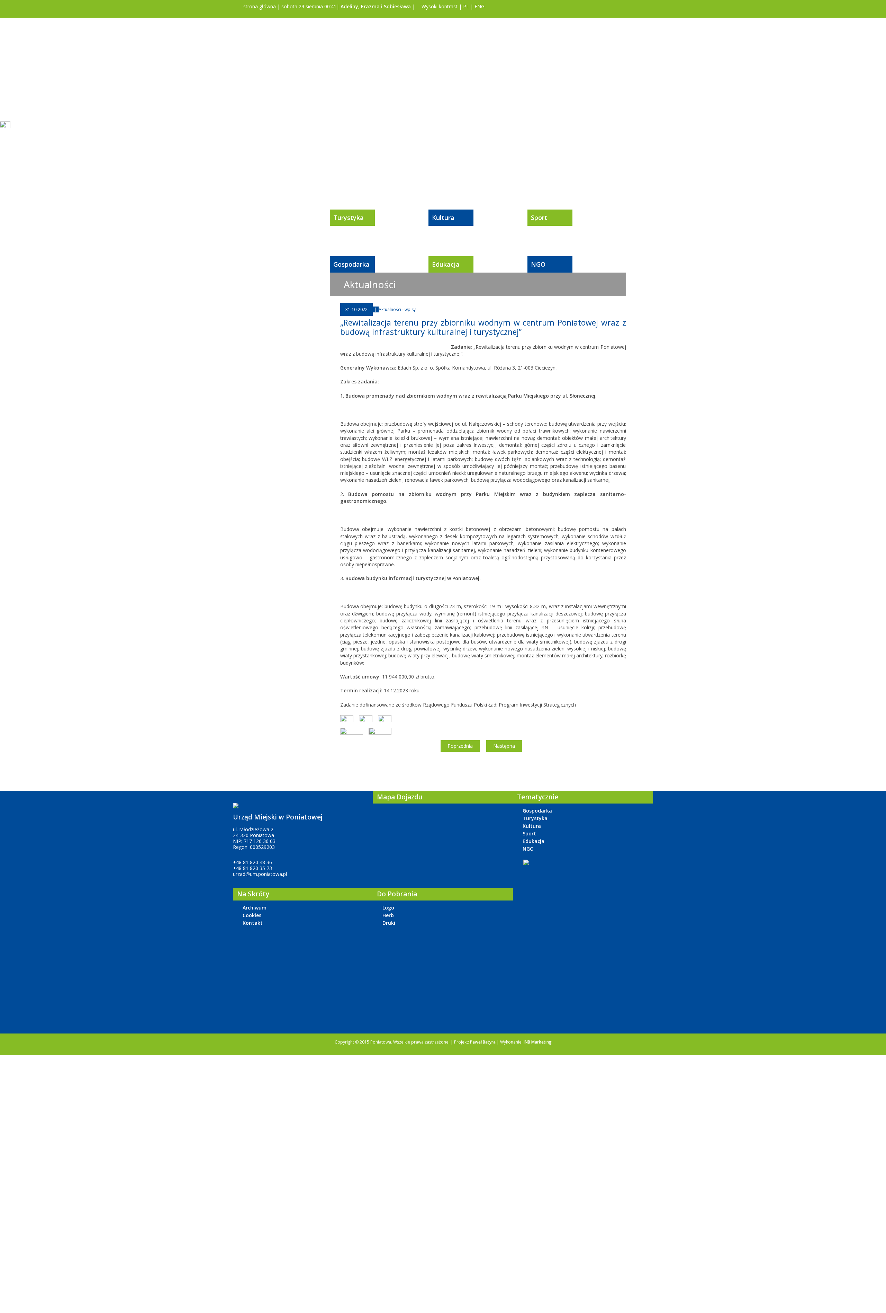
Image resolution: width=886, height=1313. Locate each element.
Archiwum (254, 907)
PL (466, 6)
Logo (388, 907)
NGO (538, 264)
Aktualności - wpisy (397, 309)
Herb (388, 915)
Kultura (443, 217)
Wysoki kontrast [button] (439, 6)
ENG (479, 6)
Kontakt (253, 923)
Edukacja (446, 264)
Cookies (252, 915)
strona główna (259, 6)
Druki (388, 923)
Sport (539, 217)
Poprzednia (460, 746)
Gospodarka (351, 264)
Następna (504, 746)
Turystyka (348, 217)
